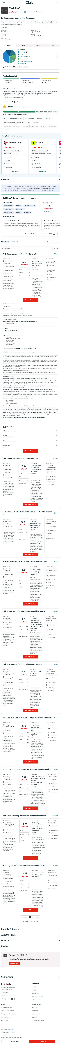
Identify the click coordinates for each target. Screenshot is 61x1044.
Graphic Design (34, 126)
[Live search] (57, 2)
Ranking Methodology (37, 996)
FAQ (33, 1000)
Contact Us (4, 995)
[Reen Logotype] (6, 143)
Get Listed (34, 1007)
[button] (27, 248)
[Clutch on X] (5, 999)
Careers (34, 990)
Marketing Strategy (51, 126)
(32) (41, 147)
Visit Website (15, 1041)
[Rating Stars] (9, 147)
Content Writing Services (23, 122)
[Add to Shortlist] (58, 1041)
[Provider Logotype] (4, 10)
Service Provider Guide (38, 1020)
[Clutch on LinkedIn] (15, 999)
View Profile (15, 171)
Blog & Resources (5, 1017)
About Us (34, 987)
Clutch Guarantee (36, 1014)
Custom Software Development (12, 126)
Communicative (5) (9, 205)
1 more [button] (15, 153)
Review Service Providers (7, 1010)
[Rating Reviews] (12, 11)
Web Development (24, 56)
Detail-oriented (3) (8, 209)
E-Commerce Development (26, 61)
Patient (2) (18, 212)
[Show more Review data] (30, 300)
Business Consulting (24, 59)
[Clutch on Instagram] (9, 999)
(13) (52, 208)
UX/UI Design (23, 63)
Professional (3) (20, 209)
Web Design (22, 52)
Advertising (48, 118)
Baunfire (39, 143)
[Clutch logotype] (30, 2)
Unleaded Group (15, 143)
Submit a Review (51, 242)
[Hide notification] (58, 186)
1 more (7, 129)
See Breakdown (47, 211)
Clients (52, 45)
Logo (42, 126)
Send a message (14, 963)
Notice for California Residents (8, 1032)
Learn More (48, 190)
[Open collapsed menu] (4, 2)
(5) (13, 147)
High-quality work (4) (29, 205)
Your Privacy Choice (5, 1029)
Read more (4, 27)
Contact (42, 1041)
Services (9, 45)
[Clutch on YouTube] (12, 999)
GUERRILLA (14, 8)
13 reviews (19, 12)
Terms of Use (4, 1035)
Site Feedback (4, 992)
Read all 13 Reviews (30, 234)
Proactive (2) (27, 212)
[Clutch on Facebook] (2, 999)
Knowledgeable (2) (8, 212)
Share (56, 254)
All (4, 118)
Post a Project (4, 1020)
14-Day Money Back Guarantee (9, 1014)
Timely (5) (18, 205)
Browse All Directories (6, 1007)
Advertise (34, 1017)
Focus (23, 45)
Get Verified (35, 1010)
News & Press (35, 993)
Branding (22, 54)
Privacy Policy (4, 1027)
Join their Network (38, 12)
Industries (38, 45)
